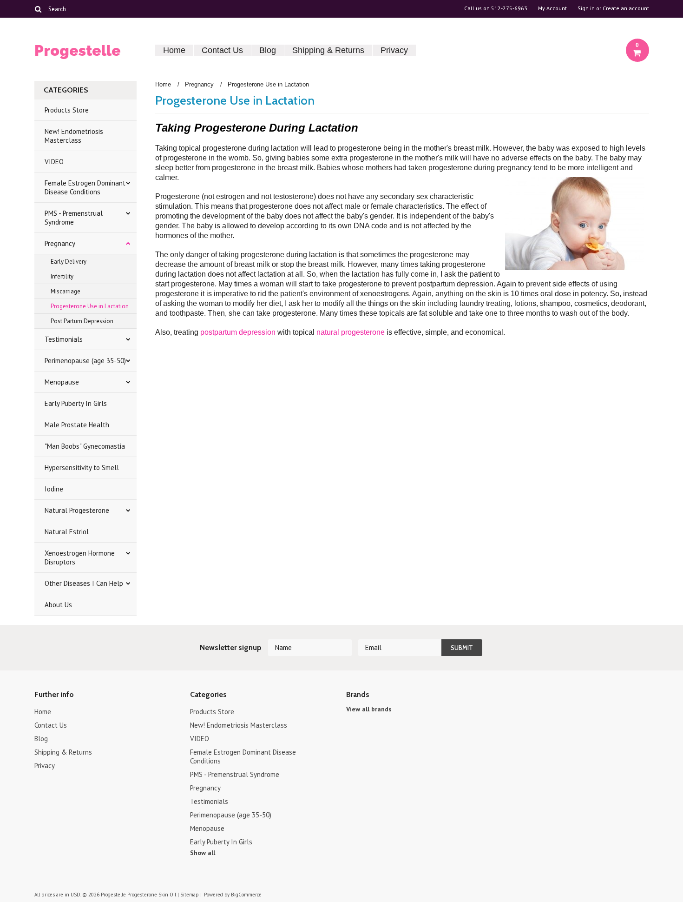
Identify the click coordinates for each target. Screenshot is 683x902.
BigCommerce (246, 894)
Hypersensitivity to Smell (82, 467)
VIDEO (54, 161)
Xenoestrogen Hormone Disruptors (80, 557)
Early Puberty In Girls (76, 403)
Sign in (586, 8)
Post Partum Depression (82, 321)
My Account (552, 8)
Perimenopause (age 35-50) (85, 360)
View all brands (369, 709)
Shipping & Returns (328, 50)
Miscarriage (65, 291)
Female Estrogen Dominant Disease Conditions (85, 187)
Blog (267, 50)
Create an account (626, 8)
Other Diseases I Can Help (84, 583)
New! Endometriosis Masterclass (74, 136)
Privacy (394, 50)
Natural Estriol (67, 531)
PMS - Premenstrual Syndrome (74, 217)
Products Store (67, 110)
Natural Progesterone (77, 510)
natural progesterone (350, 332)
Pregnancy (60, 243)
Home (174, 50)
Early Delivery (68, 261)
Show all (202, 853)
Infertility (62, 276)
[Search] (38, 9)
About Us (58, 604)
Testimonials (64, 339)
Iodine (54, 488)
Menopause (62, 382)
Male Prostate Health (77, 424)
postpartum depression (238, 332)
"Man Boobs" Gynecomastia (85, 446)
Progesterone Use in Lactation (90, 306)
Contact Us (222, 50)
